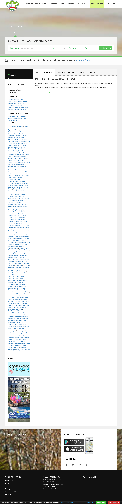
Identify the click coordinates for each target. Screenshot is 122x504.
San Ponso (16, 303)
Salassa (20, 282)
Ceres (22, 175)
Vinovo (18, 349)
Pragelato (11, 263)
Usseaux (21, 328)
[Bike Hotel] (12, 6)
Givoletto (11, 208)
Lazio (18, 103)
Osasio (22, 244)
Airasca (14, 126)
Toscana (10, 109)
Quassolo (18, 267)
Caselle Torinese (13, 168)
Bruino (20, 151)
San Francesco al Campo (22, 292)
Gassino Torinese (20, 204)
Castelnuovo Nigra (22, 172)
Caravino (15, 162)
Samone (20, 286)
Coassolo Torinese (22, 187)
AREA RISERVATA (10, 492)
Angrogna (17, 132)
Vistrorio (15, 351)
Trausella (19, 326)
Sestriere (11, 316)
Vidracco (24, 339)
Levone (10, 217)
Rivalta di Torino (21, 271)
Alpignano (16, 130)
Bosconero (11, 149)
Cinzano (26, 185)
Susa (24, 320)
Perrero (10, 254)
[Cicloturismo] (66, 464)
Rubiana (10, 282)
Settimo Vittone (19, 318)
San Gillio (24, 294)
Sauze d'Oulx (22, 313)
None (24, 240)
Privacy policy (70, 502)
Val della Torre (21, 330)
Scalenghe (11, 315)
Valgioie (10, 332)
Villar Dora (23, 343)
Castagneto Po (23, 168)
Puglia (16, 107)
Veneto (23, 111)
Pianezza (10, 255)
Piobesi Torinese (19, 257)
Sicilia (26, 107)
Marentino (11, 225)
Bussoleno (11, 154)
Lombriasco (11, 219)
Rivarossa (27, 273)
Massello (17, 225)
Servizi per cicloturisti (66, 72)
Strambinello (12, 320)
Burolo (21, 153)
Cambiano (16, 156)
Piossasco (11, 259)
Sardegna (21, 107)
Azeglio (16, 133)
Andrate (10, 132)
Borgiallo (10, 145)
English (51, 489)
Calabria (22, 99)
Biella (20, 116)
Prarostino (11, 265)
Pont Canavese (19, 261)
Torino (15, 118)
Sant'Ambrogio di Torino (15, 309)
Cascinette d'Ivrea (13, 166)
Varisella (20, 334)
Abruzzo (10, 99)
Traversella (26, 326)
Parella (16, 248)
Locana (15, 217)
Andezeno (23, 130)
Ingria (21, 210)
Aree (62, 4)
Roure (25, 280)
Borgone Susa (20, 147)
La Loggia (15, 214)
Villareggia (23, 347)
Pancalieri (11, 248)
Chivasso (11, 185)
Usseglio (10, 330)
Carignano (27, 162)
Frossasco (22, 202)
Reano (10, 269)
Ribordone (15, 269)
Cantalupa (17, 160)
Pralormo (20, 263)
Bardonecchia (18, 139)
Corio (15, 193)
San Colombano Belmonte (22, 290)
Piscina (17, 259)
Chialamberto (12, 179)
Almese (24, 128)
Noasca (10, 240)
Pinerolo (21, 255)
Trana (14, 326)
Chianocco (20, 179)
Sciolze (24, 315)
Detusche (58, 489)
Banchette (21, 137)
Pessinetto (22, 254)
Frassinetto (11, 202)
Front (17, 202)
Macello (15, 223)
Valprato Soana (12, 334)
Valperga (25, 332)
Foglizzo (10, 200)
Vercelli (15, 120)
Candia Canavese (17, 158)
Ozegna (10, 246)
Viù (20, 351)
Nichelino (26, 238)
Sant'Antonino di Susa (14, 311)
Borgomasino (12, 147)
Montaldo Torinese (13, 234)
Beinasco (17, 141)
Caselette (23, 166)
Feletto (24, 196)
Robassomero (16, 274)
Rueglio (15, 282)
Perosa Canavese (24, 252)
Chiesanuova (23, 181)
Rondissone (11, 280)
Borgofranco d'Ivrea (20, 145)
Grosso (10, 210)
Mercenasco (25, 227)
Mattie (27, 225)
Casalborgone (20, 164)
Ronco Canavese (20, 278)
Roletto (17, 276)
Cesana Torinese (17, 177)
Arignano (23, 132)
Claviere (13, 187)
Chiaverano (11, 181)
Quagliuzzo (11, 267)
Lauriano (10, 215)
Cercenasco (16, 175)
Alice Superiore (17, 128)
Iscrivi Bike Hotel (97, 4)
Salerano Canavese (21, 284)
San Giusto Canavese (14, 297)
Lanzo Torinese (22, 214)
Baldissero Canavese (14, 135)
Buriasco (15, 153)
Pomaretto (11, 261)
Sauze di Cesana (13, 313)
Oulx (25, 244)
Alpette (10, 130)
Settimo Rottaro (19, 316)
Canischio (11, 160)
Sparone (26, 318)
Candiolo (25, 158)
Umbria (10, 111)
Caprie (10, 162)
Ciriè (9, 187)
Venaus (25, 335)
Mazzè (10, 227)
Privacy (7, 483)
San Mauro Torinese (14, 301)
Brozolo (15, 151)
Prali (15, 263)
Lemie (19, 215)
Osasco (17, 244)
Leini (15, 215)
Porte (26, 261)
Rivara (10, 273)
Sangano (23, 307)
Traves (10, 328)
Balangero (25, 133)
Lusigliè (10, 223)
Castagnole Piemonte (14, 170)
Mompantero (16, 231)
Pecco (16, 250)
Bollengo (15, 143)
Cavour (10, 175)
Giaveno (25, 206)
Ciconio (16, 185)
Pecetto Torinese (24, 250)
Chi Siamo (81, 4)
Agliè (9, 126)
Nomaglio (19, 240)
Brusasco (25, 151)
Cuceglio (10, 194)
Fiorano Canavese (24, 198)
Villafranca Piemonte (19, 341)
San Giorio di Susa (24, 295)
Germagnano (12, 206)
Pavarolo (21, 248)
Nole (14, 240)
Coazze (10, 189)
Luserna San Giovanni (14, 221)
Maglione (21, 223)
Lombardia (11, 105)
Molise (22, 105)
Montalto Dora (12, 236)
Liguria (22, 103)
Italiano (45, 489)
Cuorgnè (22, 194)
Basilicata (16, 99)
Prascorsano (18, 265)
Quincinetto (25, 267)
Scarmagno (18, 315)
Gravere (16, 208)
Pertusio (15, 254)
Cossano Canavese (23, 193)
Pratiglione (26, 265)
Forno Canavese (18, 200)
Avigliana (10, 133)
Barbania (10, 139)
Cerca (104, 48)
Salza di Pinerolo (13, 286)
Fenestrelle (11, 198)
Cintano (21, 185)
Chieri (17, 181)
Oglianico (17, 242)
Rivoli (9, 274)
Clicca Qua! (84, 60)
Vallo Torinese (17, 332)
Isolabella (16, 212)
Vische (10, 351)
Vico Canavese (17, 339)
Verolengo (11, 337)
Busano (25, 153)
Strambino (19, 320)
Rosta (21, 280)
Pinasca (16, 255)
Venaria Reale (19, 335)
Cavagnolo (24, 173)
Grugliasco (16, 210)
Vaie (15, 330)
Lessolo (23, 215)
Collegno (15, 189)
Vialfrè (10, 339)
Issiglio (21, 212)
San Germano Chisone (14, 294)
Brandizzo (18, 149)
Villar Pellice (18, 345)
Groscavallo (23, 208)
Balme (16, 137)
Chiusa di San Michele (21, 183)
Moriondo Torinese (17, 238)
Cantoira (23, 160)
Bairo (20, 133)
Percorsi (71, 4)
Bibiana (23, 141)
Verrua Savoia (19, 337)
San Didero (11, 292)
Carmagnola (11, 164)
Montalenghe (24, 234)
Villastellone (11, 349)
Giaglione (19, 206)
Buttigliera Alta (19, 154)
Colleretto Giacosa (22, 191)
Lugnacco (23, 219)
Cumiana (16, 194)
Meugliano (11, 229)
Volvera (10, 353)
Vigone (10, 341)
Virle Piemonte (25, 349)
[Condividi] (5, 494)
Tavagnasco (11, 322)
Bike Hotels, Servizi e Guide (36, 4)
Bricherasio (24, 149)
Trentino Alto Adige (20, 109)
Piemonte (11, 107)
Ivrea (25, 212)
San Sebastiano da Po (19, 305)
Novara (10, 118)
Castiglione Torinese (14, 173)
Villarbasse (16, 347)
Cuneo (24, 116)
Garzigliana (11, 204)
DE (114, 4)
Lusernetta (24, 221)
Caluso (10, 156)
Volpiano (23, 351)
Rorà (17, 280)
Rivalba (14, 271)
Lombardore (21, 217)
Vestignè (26, 337)
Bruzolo (10, 153)
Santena (24, 311)
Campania (11, 101)
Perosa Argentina (13, 252)
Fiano (17, 198)
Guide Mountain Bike (87, 72)
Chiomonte (11, 183)
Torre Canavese (19, 324)
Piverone (22, 259)
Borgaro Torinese (23, 143)
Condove (11, 193)
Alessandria (11, 116)
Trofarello (16, 328)
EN (108, 4)
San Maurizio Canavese (21, 299)
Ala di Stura (20, 126)
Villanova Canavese (14, 343)
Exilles (15, 196)
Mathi (22, 225)
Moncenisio (22, 233)
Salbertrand (11, 284)
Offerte (54, 4)
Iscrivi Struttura (9, 480)
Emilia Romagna (19, 101)
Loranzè (17, 219)
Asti (17, 116)
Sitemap (7, 486)
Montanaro (20, 236)
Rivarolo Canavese (17, 273)
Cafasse (27, 154)
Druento (10, 196)
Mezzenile (18, 229)
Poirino (27, 259)
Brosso (10, 151)
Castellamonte (12, 172)
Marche (17, 105)
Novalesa (11, 242)
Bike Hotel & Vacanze (44, 72)
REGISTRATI (41, 92)
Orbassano (23, 242)
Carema (20, 162)
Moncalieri (15, 233)
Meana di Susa (16, 227)
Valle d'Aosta (17, 111)
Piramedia (62, 484)
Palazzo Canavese (18, 246)
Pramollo (26, 263)
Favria (19, 196)
